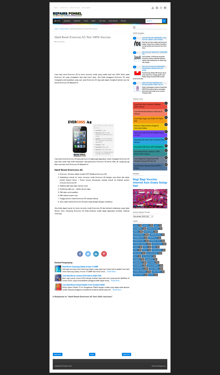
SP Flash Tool (147, 256)
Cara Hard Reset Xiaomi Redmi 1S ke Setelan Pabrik (83, 284)
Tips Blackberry (152, 265)
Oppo (135, 250)
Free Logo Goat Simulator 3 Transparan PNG (154, 53)
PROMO (123, 21)
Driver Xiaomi (148, 231)
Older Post (126, 354)
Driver (136, 231)
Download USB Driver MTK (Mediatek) (148, 147)
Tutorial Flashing (140, 271)
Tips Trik (102, 21)
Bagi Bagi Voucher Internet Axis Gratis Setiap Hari (150, 182)
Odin (154, 247)
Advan (136, 225)
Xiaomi (151, 274)
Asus (156, 225)
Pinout (145, 250)
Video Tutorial (139, 274)
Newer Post (57, 354)
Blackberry (138, 228)
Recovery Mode (152, 253)
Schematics (149, 259)
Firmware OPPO (155, 240)
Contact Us (64, 7)
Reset (94, 21)
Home (58, 21)
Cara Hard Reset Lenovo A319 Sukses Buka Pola (81, 275)
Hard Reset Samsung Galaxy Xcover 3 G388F (80, 266)
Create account (153, 228)
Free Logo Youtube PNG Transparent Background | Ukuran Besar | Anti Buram (153, 68)
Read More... (112, 272)
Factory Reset (60, 41)
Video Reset (156, 271)
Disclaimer (86, 7)
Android (67, 21)
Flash (86, 21)
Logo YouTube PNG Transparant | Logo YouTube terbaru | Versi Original (154, 39)
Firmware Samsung (140, 244)
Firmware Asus (138, 237)
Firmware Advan (155, 234)
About (56, 7)
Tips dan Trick (138, 268)
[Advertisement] (92, 58)
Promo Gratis (156, 250)
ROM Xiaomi (113, 21)
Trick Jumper (154, 268)
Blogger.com (162, 366)
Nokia (145, 247)
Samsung (77, 21)
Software (151, 262)
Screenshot (138, 262)
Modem (136, 247)
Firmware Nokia (139, 240)
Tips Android (138, 265)
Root (135, 256)
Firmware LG (153, 237)
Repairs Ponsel (67, 366)
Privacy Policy (75, 7)
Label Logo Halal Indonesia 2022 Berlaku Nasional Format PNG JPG (152, 84)
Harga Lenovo (157, 244)
